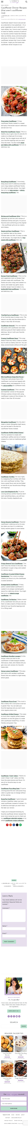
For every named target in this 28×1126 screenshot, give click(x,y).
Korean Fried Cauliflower (9, 276)
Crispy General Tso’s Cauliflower (12, 563)
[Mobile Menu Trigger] (1, 2)
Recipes (6, 5)
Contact (7, 1117)
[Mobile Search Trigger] (26, 2)
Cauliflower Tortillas (7, 477)
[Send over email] (20, 824)
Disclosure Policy (16, 1117)
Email (4, 933)
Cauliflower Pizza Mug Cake (10, 788)
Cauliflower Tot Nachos (9, 599)
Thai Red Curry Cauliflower (10, 315)
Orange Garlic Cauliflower (9, 584)
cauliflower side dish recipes (12, 818)
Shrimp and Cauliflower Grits (10, 216)
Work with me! (18, 1120)
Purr (23, 1123)
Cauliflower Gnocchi (8, 325)
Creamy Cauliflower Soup (9, 338)
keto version (14, 190)
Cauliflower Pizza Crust (9, 701)
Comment (6, 908)
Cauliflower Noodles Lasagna (10, 656)
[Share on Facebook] (14, 824)
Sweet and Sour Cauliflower (10, 231)
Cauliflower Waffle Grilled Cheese (12, 432)
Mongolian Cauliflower (8, 422)
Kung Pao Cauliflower (8, 799)
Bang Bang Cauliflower (8, 181)
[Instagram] (11, 1016)
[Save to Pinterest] (7, 824)
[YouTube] (17, 1016)
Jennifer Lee (5, 15)
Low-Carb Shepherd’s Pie (9, 491)
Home (2, 5)
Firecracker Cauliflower (9, 121)
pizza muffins (7, 385)
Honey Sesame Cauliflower (10, 522)
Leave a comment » (18, 886)
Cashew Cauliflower (7, 389)
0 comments (7, 886)
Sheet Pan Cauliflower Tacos (10, 132)
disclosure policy (22, 19)
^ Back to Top (6, 1114)
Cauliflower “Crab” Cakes (9, 776)
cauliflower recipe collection (14, 820)
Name (4, 926)
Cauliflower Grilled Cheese (10, 714)
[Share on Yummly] (10, 824)
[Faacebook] (9, 1016)
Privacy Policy (9, 1120)
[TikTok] (19, 1016)
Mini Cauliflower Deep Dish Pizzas (12, 377)
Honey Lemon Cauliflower (9, 671)
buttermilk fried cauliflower (10, 289)
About (23, 1114)
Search (14, 1022)
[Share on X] (17, 824)
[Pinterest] (14, 1016)
